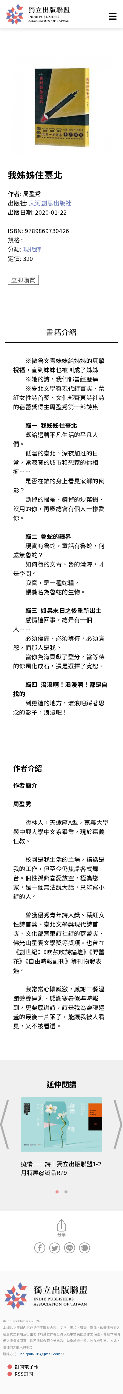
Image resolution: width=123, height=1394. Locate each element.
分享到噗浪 (84, 1248)
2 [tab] (66, 1192)
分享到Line (70, 1248)
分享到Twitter (55, 1248)
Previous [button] (6, 1124)
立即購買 (23, 280)
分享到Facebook (40, 1248)
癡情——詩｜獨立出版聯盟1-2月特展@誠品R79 (61, 1168)
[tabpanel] (61, 1141)
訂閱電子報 (27, 1366)
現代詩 (32, 249)
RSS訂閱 (24, 1373)
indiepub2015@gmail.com (39, 1353)
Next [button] (116, 1124)
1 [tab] (57, 1192)
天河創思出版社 (50, 203)
